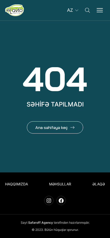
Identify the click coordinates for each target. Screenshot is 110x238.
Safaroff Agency (40, 222)
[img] (14, 10)
